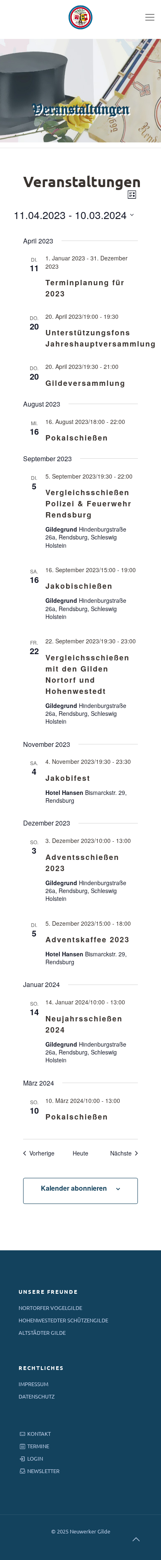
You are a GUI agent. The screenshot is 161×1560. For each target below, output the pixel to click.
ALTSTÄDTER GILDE (42, 1332)
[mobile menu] (150, 17)
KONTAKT (39, 1433)
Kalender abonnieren (74, 1188)
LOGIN (35, 1458)
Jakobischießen (79, 585)
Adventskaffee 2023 (87, 939)
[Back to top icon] (136, 1539)
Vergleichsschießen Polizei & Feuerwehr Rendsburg (88, 503)
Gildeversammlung (85, 383)
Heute (80, 1153)
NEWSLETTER (43, 1470)
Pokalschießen (76, 437)
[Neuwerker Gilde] (80, 16)
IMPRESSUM (33, 1383)
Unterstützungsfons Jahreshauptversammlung (100, 338)
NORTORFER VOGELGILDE (50, 1307)
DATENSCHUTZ (36, 1396)
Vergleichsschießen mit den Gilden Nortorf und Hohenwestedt (87, 674)
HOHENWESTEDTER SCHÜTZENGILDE (63, 1320)
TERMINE (38, 1445)
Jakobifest (67, 778)
